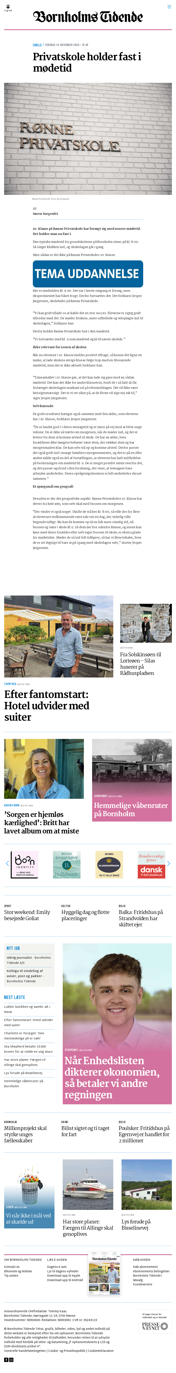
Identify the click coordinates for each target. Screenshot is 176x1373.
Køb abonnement (145, 1267)
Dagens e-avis (57, 1267)
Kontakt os (11, 1267)
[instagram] (11, 1360)
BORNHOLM (10, 1122)
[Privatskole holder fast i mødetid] (88, 138)
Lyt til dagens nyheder (63, 1271)
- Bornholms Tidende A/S (29, 960)
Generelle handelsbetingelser (25, 1351)
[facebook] (6, 1360)
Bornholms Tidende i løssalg (147, 1278)
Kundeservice (142, 1284)
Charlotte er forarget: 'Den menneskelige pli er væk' (24, 1036)
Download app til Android (65, 1280)
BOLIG (122, 906)
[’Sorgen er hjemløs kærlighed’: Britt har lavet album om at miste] (44, 768)
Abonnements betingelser (151, 1271)
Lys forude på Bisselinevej (23, 1073)
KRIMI (64, 1122)
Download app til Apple (63, 1276)
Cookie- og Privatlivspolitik (66, 1351)
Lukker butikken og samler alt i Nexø (27, 1009)
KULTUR (65, 906)
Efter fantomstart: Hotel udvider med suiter (28, 1022)
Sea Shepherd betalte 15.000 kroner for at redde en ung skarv (28, 1049)
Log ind (8, 11)
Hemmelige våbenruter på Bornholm (23, 1084)
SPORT (8, 906)
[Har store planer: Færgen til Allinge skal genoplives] (88, 1184)
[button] (169, 6)
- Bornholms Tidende (25, 976)
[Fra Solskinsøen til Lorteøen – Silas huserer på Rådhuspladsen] (146, 623)
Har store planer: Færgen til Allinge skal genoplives (24, 1062)
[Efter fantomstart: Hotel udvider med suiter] (58, 636)
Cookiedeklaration (101, 1351)
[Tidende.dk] (88, 16)
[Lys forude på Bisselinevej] (147, 1184)
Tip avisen (11, 1276)
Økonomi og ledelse (18, 1271)
